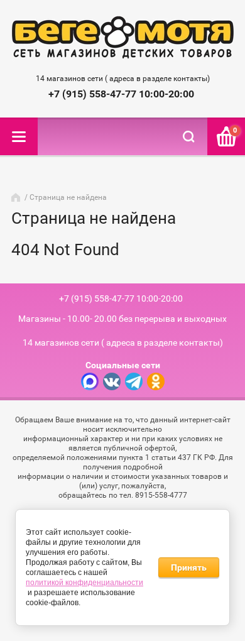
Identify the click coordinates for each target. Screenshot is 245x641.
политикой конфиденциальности (84, 582)
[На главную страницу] (123, 39)
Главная (17, 197)
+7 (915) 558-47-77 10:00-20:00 (121, 94)
